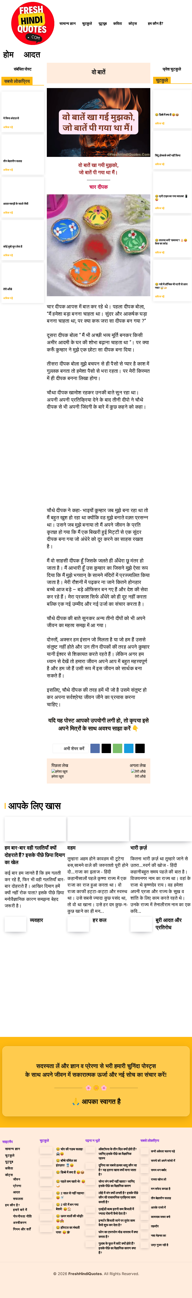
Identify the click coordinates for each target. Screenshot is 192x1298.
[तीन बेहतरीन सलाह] (22, 145)
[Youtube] (107, 1287)
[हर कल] (78, 924)
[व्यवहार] (15, 924)
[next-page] (22, 943)
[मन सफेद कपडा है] (144, 1188)
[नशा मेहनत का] (144, 1235)
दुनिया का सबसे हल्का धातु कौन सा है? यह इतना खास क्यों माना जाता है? (118, 1169)
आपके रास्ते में (158, 1207)
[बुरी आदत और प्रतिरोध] (141, 924)
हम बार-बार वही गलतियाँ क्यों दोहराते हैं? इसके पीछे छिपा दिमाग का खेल (35, 855)
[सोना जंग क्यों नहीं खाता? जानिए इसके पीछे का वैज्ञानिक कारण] (90, 1182)
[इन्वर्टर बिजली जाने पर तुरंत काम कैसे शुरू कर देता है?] (90, 1221)
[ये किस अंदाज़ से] (22, 102)
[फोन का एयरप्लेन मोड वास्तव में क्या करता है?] (90, 1233)
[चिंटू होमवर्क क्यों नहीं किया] (172, 140)
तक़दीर (155, 1226)
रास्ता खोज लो (158, 1179)
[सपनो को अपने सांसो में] (144, 1160)
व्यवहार (36, 920)
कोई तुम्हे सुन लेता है (12, 246)
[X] (106, 748)
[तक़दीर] (144, 1226)
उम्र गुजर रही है (159, 1245)
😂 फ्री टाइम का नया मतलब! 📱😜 (171, 197)
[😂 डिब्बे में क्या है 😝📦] (172, 99)
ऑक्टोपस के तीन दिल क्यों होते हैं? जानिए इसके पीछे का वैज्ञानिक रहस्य (118, 1153)
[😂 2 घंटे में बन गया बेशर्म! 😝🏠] (46, 1205)
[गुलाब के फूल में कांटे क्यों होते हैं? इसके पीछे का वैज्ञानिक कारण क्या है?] (90, 1244)
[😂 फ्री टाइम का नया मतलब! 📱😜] (172, 181)
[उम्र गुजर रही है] (144, 1245)
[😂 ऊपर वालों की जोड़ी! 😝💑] (46, 1217)
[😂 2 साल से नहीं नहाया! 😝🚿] (46, 1194)
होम (8, 54)
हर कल (99, 920)
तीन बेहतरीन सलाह (12, 161)
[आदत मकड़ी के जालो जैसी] (22, 187)
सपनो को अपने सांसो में (163, 1160)
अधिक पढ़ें (8, 127)
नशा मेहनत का (158, 1235)
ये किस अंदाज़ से (11, 118)
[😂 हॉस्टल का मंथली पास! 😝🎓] (46, 1228)
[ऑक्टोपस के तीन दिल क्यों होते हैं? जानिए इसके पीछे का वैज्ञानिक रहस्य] (90, 1150)
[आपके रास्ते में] (144, 1207)
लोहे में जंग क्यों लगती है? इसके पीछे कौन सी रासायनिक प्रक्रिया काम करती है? (118, 1197)
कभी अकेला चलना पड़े (163, 1151)
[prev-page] (10, 943)
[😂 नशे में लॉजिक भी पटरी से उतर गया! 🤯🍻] (172, 269)
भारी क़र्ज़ (138, 848)
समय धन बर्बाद (158, 1170)
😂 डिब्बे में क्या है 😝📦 (167, 114)
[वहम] (98, 829)
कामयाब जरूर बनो (160, 1217)
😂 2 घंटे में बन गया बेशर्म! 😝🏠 (67, 1206)
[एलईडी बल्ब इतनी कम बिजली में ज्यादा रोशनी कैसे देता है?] (90, 1210)
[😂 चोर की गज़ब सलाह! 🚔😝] (46, 1150)
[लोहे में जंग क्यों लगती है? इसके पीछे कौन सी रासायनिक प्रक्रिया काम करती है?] (90, 1194)
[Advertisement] (98, 457)
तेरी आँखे (7, 289)
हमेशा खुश (58, 776)
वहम (71, 848)
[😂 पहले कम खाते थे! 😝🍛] (46, 1182)
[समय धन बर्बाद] (144, 1170)
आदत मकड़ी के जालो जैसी (15, 203)
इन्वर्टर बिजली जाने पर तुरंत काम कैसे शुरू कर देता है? (117, 1222)
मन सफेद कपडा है (160, 1189)
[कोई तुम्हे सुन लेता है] (22, 230)
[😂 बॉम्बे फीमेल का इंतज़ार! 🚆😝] (46, 1161)
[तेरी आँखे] (22, 273)
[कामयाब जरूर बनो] (144, 1216)
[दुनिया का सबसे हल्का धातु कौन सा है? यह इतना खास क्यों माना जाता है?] (90, 1166)
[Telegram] (128, 748)
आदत (32, 54)
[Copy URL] (140, 748)
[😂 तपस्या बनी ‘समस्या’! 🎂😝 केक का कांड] (172, 225)
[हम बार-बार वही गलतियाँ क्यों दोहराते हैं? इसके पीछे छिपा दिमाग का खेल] (35, 829)
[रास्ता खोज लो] (144, 1179)
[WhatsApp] (117, 748)
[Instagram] (92, 1287)
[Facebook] (95, 748)
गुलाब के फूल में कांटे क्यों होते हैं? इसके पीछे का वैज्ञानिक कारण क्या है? (117, 1247)
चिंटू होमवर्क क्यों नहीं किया (168, 155)
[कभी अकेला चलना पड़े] (144, 1151)
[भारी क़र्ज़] (161, 829)
